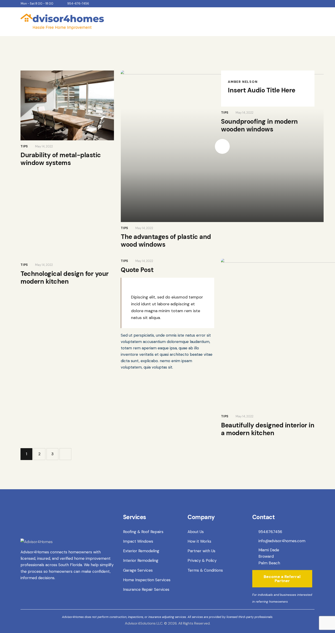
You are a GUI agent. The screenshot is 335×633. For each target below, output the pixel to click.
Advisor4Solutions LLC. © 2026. (151, 623)
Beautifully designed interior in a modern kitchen (267, 429)
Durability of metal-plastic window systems (61, 159)
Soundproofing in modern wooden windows (259, 125)
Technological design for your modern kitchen (65, 277)
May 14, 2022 (44, 146)
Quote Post (137, 270)
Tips (24, 146)
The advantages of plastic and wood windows (166, 240)
